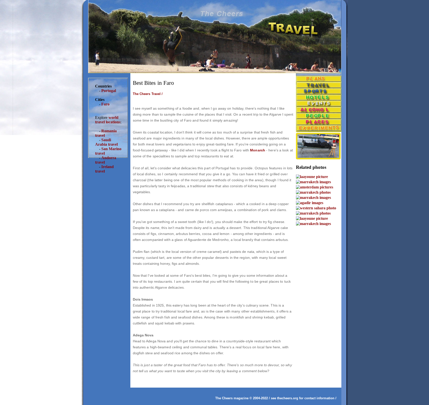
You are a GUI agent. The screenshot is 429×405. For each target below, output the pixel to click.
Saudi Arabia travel (106, 142)
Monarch (257, 150)
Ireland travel (104, 169)
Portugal (108, 91)
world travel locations (107, 119)
